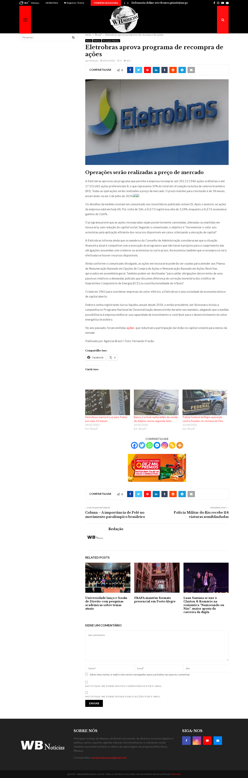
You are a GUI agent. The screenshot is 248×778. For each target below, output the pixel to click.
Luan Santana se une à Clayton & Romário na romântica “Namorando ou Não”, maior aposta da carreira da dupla (203, 605)
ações (131, 327)
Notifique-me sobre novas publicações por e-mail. (123, 696)
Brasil (88, 41)
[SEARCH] (73, 37)
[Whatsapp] (149, 445)
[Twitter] (142, 445)
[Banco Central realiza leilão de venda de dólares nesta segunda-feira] (156, 402)
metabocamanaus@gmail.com (109, 757)
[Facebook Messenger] (157, 445)
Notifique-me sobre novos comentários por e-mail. (123, 686)
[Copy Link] (172, 445)
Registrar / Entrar (75, 2)
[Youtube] (207, 740)
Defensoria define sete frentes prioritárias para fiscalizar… (168, 2)
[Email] (218, 740)
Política (97, 41)
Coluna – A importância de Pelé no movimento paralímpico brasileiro (115, 514)
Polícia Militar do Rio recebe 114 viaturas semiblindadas (201, 514)
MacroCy (176, 774)
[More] (179, 445)
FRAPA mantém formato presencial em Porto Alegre (155, 599)
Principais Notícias (111, 41)
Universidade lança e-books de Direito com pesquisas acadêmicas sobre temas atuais (106, 603)
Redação (93, 60)
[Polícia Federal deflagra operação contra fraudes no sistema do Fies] (205, 402)
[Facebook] (134, 445)
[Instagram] (164, 445)
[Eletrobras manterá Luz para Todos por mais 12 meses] (107, 402)
